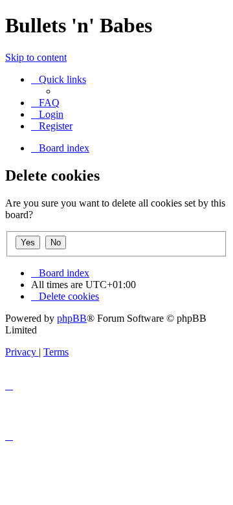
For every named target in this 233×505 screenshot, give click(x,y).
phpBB (72, 318)
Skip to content (36, 57)
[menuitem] (45, 102)
